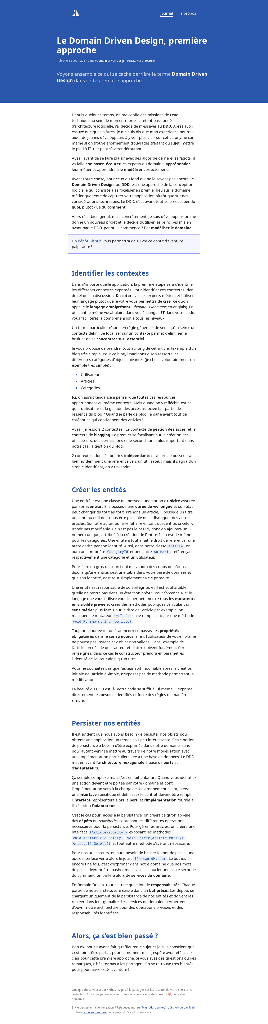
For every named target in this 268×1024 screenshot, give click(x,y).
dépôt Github (90, 240)
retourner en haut (94, 1012)
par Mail (189, 1007)
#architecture (146, 61)
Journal (166, 13)
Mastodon (148, 1007)
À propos (188, 13)
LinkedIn (162, 1007)
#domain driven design (110, 61)
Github (174, 1007)
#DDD (131, 61)
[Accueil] (75, 13)
